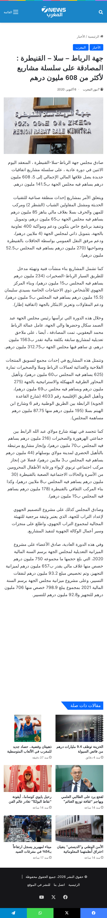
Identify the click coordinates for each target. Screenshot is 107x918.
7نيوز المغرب (91, 89)
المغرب (81, 47)
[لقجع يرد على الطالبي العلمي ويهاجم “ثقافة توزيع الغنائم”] (79, 778)
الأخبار (81, 36)
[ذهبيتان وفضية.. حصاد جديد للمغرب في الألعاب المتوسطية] (28, 728)
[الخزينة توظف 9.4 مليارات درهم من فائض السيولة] (79, 728)
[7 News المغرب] (53, 11)
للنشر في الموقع (38, 885)
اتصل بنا (59, 885)
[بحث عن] (100, 13)
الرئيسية (94, 36)
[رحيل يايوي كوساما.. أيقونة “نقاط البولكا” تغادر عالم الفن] (28, 778)
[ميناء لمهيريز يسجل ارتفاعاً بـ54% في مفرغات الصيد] (28, 828)
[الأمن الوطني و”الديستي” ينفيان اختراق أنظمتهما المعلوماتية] (79, 828)
